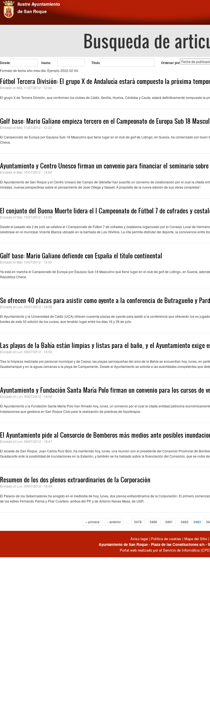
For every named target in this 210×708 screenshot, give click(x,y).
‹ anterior (114, 521)
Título (95, 62)
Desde (5, 62)
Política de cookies (166, 538)
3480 (153, 521)
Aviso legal (139, 538)
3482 (184, 521)
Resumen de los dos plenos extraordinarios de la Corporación (75, 479)
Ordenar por (170, 62)
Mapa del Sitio (195, 538)
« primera (92, 521)
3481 (169, 521)
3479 (138, 521)
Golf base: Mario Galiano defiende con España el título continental (81, 255)
